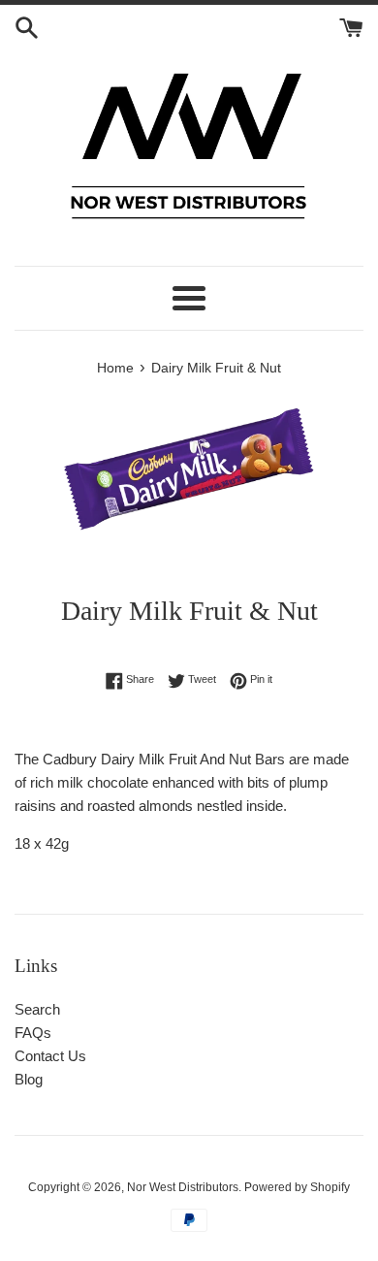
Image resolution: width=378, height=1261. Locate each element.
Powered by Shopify (297, 1187)
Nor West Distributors (182, 1187)
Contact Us (50, 1056)
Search (37, 1009)
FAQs (33, 1032)
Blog (29, 1079)
